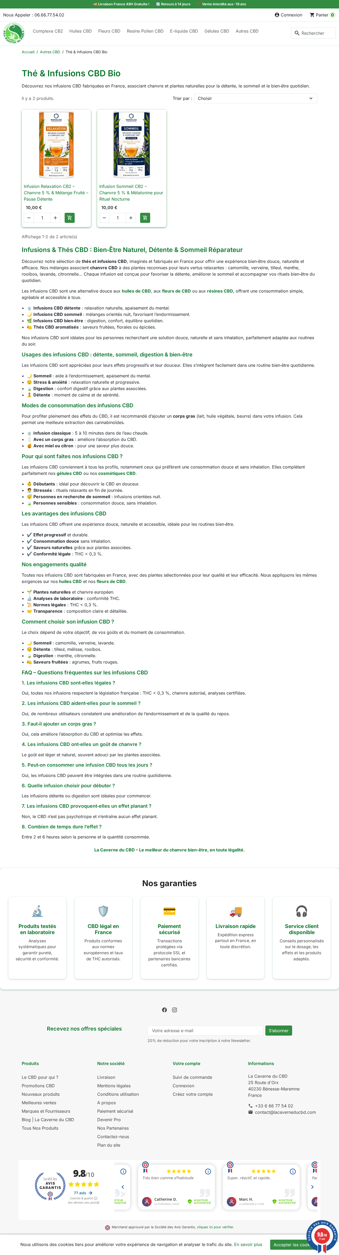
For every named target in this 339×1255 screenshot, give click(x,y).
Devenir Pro (109, 1119)
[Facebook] (164, 1009)
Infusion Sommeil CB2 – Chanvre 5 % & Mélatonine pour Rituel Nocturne (131, 193)
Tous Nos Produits (40, 1128)
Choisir (205, 98)
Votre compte (186, 1063)
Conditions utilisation (118, 1094)
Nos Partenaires (113, 1128)
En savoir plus (248, 1244)
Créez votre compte (193, 1094)
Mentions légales (114, 1085)
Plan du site (108, 1145)
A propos (106, 1102)
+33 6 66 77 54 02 (274, 1105)
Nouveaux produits (41, 1094)
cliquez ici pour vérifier (215, 1227)
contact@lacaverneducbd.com (285, 1112)
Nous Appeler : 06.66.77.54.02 (33, 14)
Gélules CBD (216, 31)
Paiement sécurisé (115, 1111)
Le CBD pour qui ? (40, 1077)
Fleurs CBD (109, 31)
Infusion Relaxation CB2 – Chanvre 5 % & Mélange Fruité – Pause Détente (56, 193)
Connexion (183, 1085)
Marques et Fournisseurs (46, 1111)
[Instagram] (174, 1009)
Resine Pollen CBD (145, 31)
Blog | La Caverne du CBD (48, 1119)
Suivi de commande (192, 1077)
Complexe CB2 (48, 31)
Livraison (106, 1077)
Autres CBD (247, 31)
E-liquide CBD (184, 31)
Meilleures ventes (39, 1102)
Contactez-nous (113, 1136)
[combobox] (313, 33)
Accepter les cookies (294, 1244)
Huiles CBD (80, 31)
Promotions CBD (38, 1085)
